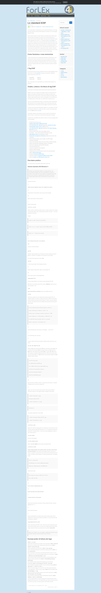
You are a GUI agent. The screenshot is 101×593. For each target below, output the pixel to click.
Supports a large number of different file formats (38, 123)
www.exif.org (52, 40)
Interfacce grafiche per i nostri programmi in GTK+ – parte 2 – (65, 45)
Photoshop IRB (32, 126)
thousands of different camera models (45, 155)
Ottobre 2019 (63, 58)
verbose (34, 157)
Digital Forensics (43, 15)
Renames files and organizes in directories (37, 135)
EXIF (33, 125)
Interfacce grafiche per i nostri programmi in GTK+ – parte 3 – (65, 41)
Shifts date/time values (33, 134)
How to (32, 15)
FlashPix (37, 126)
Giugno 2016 (63, 59)
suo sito (40, 110)
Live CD (28, 15)
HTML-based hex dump (42, 157)
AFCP (40, 126)
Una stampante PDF (65, 48)
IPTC (37, 125)
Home (28, 20)
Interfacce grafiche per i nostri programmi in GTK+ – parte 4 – (65, 36)
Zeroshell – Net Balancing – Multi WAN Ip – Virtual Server (66, 32)
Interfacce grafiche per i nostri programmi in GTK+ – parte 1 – (38, 585)
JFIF (42, 125)
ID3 (44, 126)
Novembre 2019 (64, 56)
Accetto (65, 2)
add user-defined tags (37, 152)
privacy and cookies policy (57, 2)
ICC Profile (54, 125)
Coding (49, 15)
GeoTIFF (49, 125)
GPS (35, 125)
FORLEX (29, 592)
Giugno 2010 (63, 62)
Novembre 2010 (64, 61)
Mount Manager (37, 15)
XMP (40, 125)
